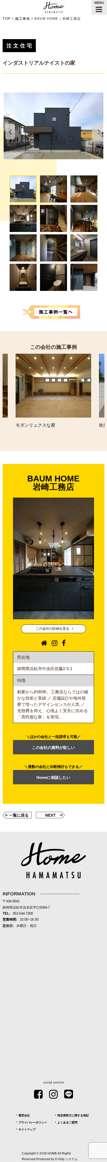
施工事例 (22, 19)
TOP (7, 19)
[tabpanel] (53, 126)
